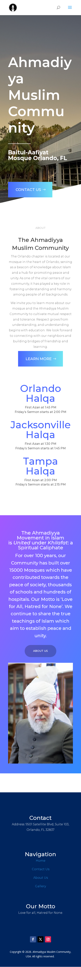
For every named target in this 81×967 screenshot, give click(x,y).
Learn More (39, 358)
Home (40, 860)
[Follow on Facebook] (33, 939)
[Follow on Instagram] (48, 939)
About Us (40, 651)
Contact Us (28, 189)
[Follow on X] (40, 939)
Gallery (40, 886)
